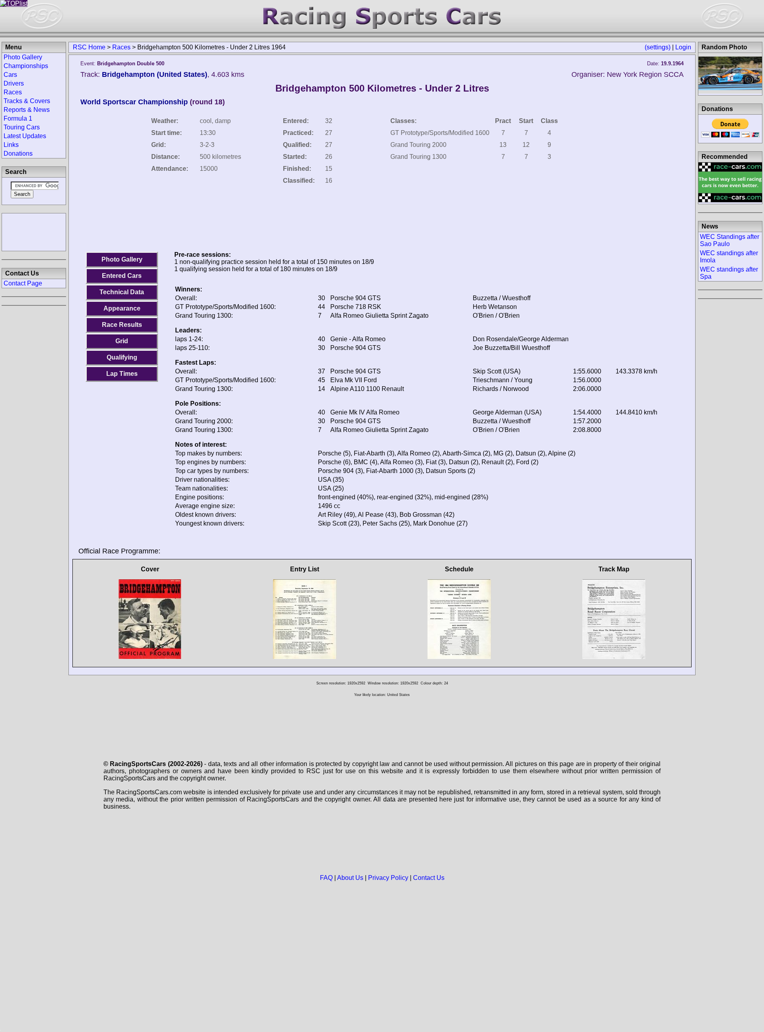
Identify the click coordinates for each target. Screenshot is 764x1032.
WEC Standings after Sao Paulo (729, 240)
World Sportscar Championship (134, 102)
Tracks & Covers (27, 101)
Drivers (14, 83)
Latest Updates (25, 136)
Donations (18, 153)
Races (121, 47)
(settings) (657, 47)
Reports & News (27, 109)
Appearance (121, 308)
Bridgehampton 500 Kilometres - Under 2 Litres (382, 88)
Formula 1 (18, 118)
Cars (10, 74)
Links (11, 144)
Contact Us (428, 877)
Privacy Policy (388, 877)
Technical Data (121, 292)
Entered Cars (122, 275)
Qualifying (122, 357)
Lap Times (122, 373)
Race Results (122, 324)
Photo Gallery (121, 259)
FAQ (326, 877)
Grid (121, 341)
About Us (350, 877)
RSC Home (89, 47)
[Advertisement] (34, 231)
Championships (26, 66)
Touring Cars (22, 127)
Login (683, 47)
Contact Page (23, 283)
